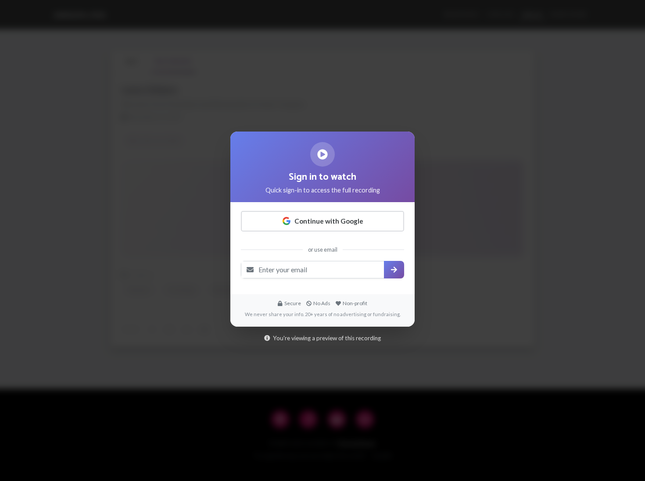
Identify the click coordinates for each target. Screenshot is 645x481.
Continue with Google (328, 221)
